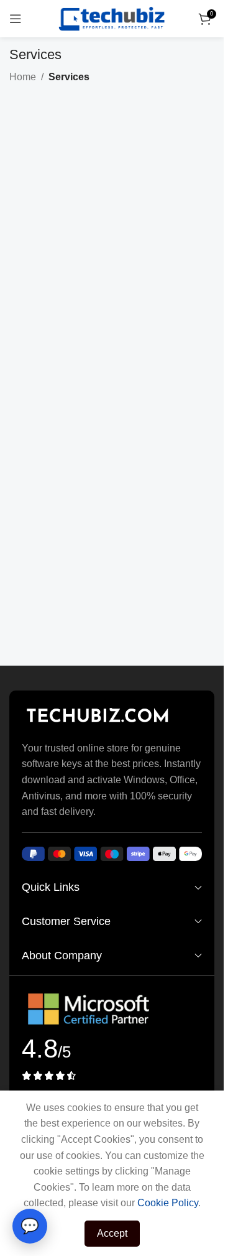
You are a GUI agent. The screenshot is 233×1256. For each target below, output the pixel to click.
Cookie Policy (167, 1203)
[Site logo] (112, 17)
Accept (112, 1233)
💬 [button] (30, 1226)
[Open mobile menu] (15, 18)
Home (22, 77)
